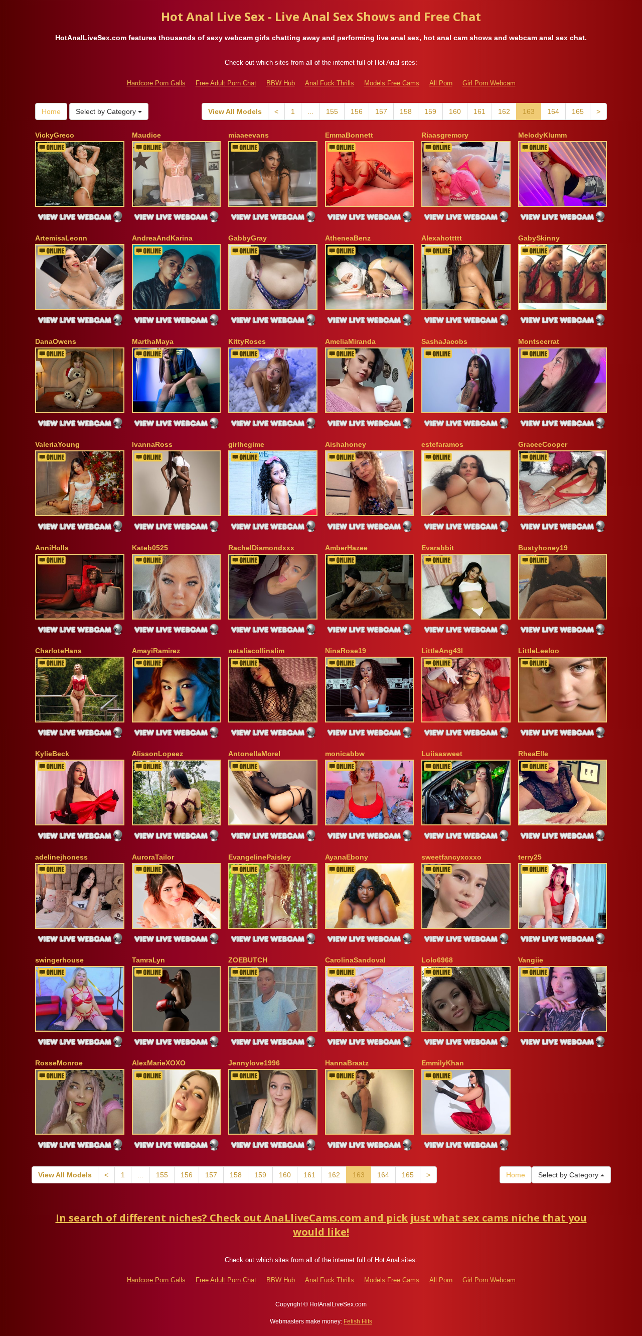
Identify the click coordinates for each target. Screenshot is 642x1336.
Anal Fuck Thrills (329, 83)
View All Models (235, 111)
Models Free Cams (391, 83)
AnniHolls (52, 548)
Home (51, 111)
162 (504, 111)
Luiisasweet (441, 754)
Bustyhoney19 (543, 548)
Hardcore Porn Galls (156, 83)
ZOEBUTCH (247, 960)
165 (578, 111)
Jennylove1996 (254, 1063)
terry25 (530, 857)
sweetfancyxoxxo (451, 857)
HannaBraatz (347, 1063)
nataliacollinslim (256, 651)
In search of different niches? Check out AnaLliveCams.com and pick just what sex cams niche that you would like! (321, 1225)
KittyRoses (247, 341)
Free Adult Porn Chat (226, 83)
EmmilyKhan (442, 1063)
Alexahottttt (441, 238)
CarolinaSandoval (355, 960)
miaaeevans (248, 135)
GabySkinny (539, 238)
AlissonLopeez (157, 754)
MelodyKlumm (542, 135)
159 (430, 111)
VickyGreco (54, 135)
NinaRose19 (345, 651)
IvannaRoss (152, 444)
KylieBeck (52, 754)
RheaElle (533, 754)
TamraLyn (148, 960)
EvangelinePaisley (259, 857)
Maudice (146, 135)
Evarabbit (437, 548)
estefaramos (442, 444)
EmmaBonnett (349, 135)
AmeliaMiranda (350, 341)
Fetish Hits (358, 1321)
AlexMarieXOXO (159, 1063)
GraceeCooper (542, 444)
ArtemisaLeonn (61, 238)
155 (332, 111)
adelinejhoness (61, 857)
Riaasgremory (444, 135)
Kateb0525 (150, 548)
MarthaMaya (153, 341)
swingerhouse (59, 960)
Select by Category (107, 111)
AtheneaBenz (348, 238)
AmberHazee (346, 548)
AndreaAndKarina (162, 238)
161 (479, 111)
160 (455, 111)
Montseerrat (538, 341)
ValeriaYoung (57, 444)
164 (553, 111)
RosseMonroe (59, 1063)
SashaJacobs (444, 341)
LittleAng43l (442, 651)
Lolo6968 (437, 960)
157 (381, 111)
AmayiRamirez (156, 651)
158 (406, 111)
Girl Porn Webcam (489, 83)
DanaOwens (55, 341)
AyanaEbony (346, 857)
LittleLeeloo (538, 651)
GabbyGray (247, 238)
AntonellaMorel (254, 754)
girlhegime (246, 444)
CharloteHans (58, 651)
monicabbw (345, 754)
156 (357, 111)
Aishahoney (345, 444)
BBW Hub (280, 83)
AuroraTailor (153, 857)
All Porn (440, 83)
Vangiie (530, 960)
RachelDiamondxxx (261, 548)
